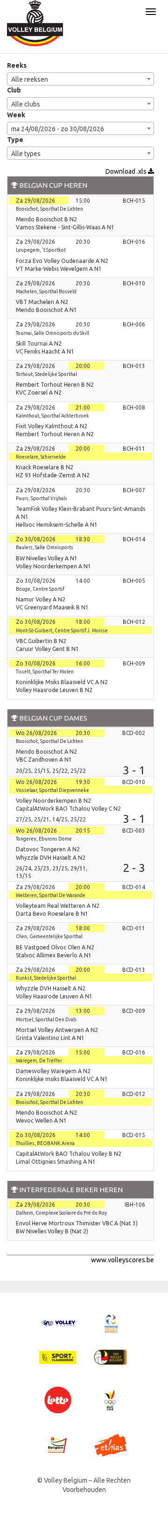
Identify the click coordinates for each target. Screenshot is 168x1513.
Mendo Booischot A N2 (46, 752)
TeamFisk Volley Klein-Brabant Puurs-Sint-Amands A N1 (80, 513)
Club (14, 90)
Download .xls (126, 171)
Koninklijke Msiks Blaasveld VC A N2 (62, 682)
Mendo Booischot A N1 (46, 310)
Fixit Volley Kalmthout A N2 (51, 426)
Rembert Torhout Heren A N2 (55, 434)
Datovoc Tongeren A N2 (48, 849)
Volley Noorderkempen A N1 (53, 566)
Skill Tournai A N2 (39, 343)
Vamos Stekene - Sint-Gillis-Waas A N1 (65, 227)
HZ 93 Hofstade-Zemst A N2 (53, 475)
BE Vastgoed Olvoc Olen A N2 (55, 947)
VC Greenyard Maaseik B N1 (52, 607)
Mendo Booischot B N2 (46, 219)
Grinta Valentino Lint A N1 (50, 1038)
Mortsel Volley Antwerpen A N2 (57, 1030)
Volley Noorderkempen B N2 (53, 801)
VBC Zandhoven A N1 (44, 759)
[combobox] (80, 78)
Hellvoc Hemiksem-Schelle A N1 (57, 525)
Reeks (17, 65)
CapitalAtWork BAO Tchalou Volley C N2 (68, 809)
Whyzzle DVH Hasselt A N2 (50, 858)
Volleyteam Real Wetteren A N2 (57, 906)
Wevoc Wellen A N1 (41, 1120)
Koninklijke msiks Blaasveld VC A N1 (62, 1079)
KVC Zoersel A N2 (39, 392)
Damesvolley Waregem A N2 (53, 1071)
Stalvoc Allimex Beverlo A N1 (53, 955)
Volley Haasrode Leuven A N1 (54, 996)
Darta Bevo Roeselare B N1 (52, 914)
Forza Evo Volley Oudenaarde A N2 (62, 261)
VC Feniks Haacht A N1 (45, 351)
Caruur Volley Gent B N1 (47, 649)
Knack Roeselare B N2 (44, 467)
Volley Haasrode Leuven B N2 (54, 690)
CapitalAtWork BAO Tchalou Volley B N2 (68, 1154)
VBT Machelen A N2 (42, 302)
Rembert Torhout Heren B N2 (55, 385)
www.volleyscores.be (122, 1260)
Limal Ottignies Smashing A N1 (56, 1162)
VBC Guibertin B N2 (41, 641)
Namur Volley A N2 (40, 599)
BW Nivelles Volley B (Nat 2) (52, 1231)
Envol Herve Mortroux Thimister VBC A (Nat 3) (77, 1223)
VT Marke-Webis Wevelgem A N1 (59, 269)
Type (15, 139)
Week (16, 115)
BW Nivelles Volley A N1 (46, 558)
